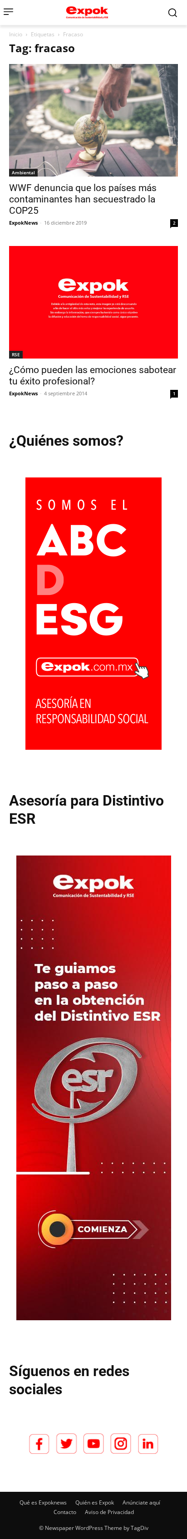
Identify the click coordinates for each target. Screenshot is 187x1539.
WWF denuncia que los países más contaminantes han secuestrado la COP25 (83, 199)
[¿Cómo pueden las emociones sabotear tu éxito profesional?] (93, 302)
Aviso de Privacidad (109, 1512)
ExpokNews (23, 222)
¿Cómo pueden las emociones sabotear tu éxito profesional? (92, 375)
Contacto (65, 1512)
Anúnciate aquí (141, 1502)
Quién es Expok (94, 1502)
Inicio (15, 34)
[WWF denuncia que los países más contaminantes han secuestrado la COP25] (93, 120)
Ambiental (23, 172)
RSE (16, 354)
